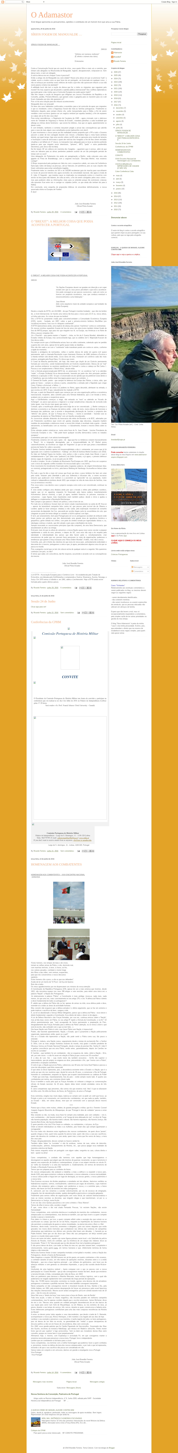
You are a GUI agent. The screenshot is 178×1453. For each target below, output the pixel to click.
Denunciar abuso (119, 217)
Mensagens (137, 567)
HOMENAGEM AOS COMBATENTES (56, 864)
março (118, 182)
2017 (116, 102)
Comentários (138, 571)
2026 (116, 72)
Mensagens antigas (97, 1382)
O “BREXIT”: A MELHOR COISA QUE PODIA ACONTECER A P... (127, 138)
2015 (116, 193)
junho (118, 128)
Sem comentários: (67, 613)
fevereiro (119, 185)
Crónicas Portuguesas (119, 554)
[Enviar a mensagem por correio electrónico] (76, 212)
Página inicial (71, 1382)
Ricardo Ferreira (120, 61)
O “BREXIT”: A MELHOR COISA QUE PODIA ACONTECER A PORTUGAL (62, 223)
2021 (116, 88)
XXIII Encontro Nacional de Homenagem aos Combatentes (128, 160)
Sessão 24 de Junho (43, 601)
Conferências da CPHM (46, 622)
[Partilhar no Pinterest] (90, 212)
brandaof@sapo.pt (118, 440)
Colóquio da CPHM (38, 1430)
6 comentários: (66, 588)
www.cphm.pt (84, 838)
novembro (120, 111)
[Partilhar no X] (85, 212)
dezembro (120, 108)
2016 (116, 105)
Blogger (112, 1448)
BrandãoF (117, 57)
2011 (116, 206)
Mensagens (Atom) (73, 1388)
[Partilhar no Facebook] (88, 212)
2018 (116, 98)
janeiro (118, 189)
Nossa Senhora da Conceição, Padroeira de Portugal (55, 1394)
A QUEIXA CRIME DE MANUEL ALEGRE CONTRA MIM (52, 1410)
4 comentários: (66, 212)
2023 (116, 82)
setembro (120, 118)
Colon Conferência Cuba (124, 171)
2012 (116, 203)
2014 (116, 196)
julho (118, 124)
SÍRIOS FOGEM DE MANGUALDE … (56, 34)
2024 (116, 79)
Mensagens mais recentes (43, 1382)
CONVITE (119, 155)
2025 (116, 75)
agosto (119, 121)
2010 (116, 210)
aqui (125, 536)
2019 (116, 95)
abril (118, 179)
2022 (116, 85)
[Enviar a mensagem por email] (80, 212)
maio (118, 176)
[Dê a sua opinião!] (83, 212)
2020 (116, 92)
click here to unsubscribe (82, 840)
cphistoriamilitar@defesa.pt (67, 838)
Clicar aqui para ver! (38, 607)
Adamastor (118, 53)
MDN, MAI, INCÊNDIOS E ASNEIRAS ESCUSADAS (62, 1418)
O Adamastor (52, 14)
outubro (119, 115)
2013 (116, 200)
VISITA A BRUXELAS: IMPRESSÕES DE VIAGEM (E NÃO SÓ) (127, 166)
